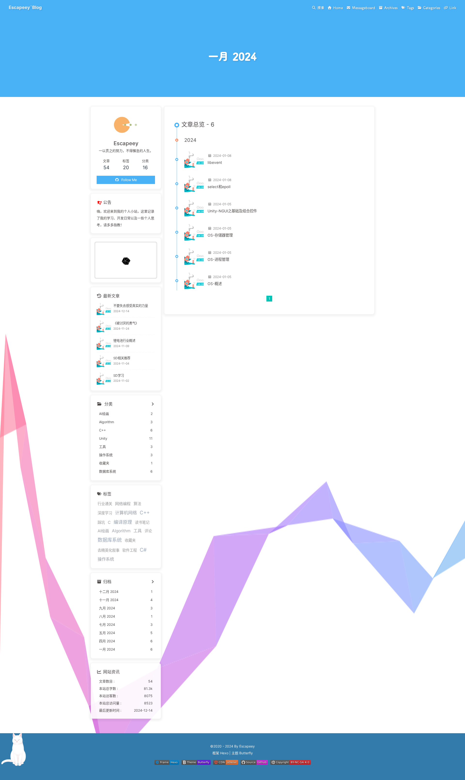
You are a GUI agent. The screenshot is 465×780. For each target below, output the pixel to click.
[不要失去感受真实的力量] (104, 309)
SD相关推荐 (121, 358)
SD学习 (118, 375)
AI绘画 (103, 530)
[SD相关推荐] (104, 361)
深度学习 (105, 513)
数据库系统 (110, 540)
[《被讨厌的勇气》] (104, 326)
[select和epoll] (194, 183)
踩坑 (101, 522)
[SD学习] (104, 378)
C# (143, 550)
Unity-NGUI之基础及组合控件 (232, 211)
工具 (137, 530)
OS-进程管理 (218, 259)
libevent (215, 162)
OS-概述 (215, 283)
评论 (148, 531)
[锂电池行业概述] (104, 343)
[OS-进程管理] (194, 256)
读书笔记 (142, 522)
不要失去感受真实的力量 (130, 306)
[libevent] (194, 159)
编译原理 (123, 522)
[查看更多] (152, 404)
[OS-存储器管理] (194, 232)
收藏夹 (130, 540)
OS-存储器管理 (220, 235)
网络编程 (123, 503)
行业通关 (105, 503)
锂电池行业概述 (124, 340)
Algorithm (121, 530)
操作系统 (106, 559)
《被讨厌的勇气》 (126, 323)
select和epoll (219, 186)
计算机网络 (126, 512)
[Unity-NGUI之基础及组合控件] (194, 208)
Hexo (224, 753)
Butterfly (246, 753)
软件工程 (129, 550)
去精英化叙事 (108, 550)
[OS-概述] (194, 280)
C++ (145, 513)
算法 (137, 503)
